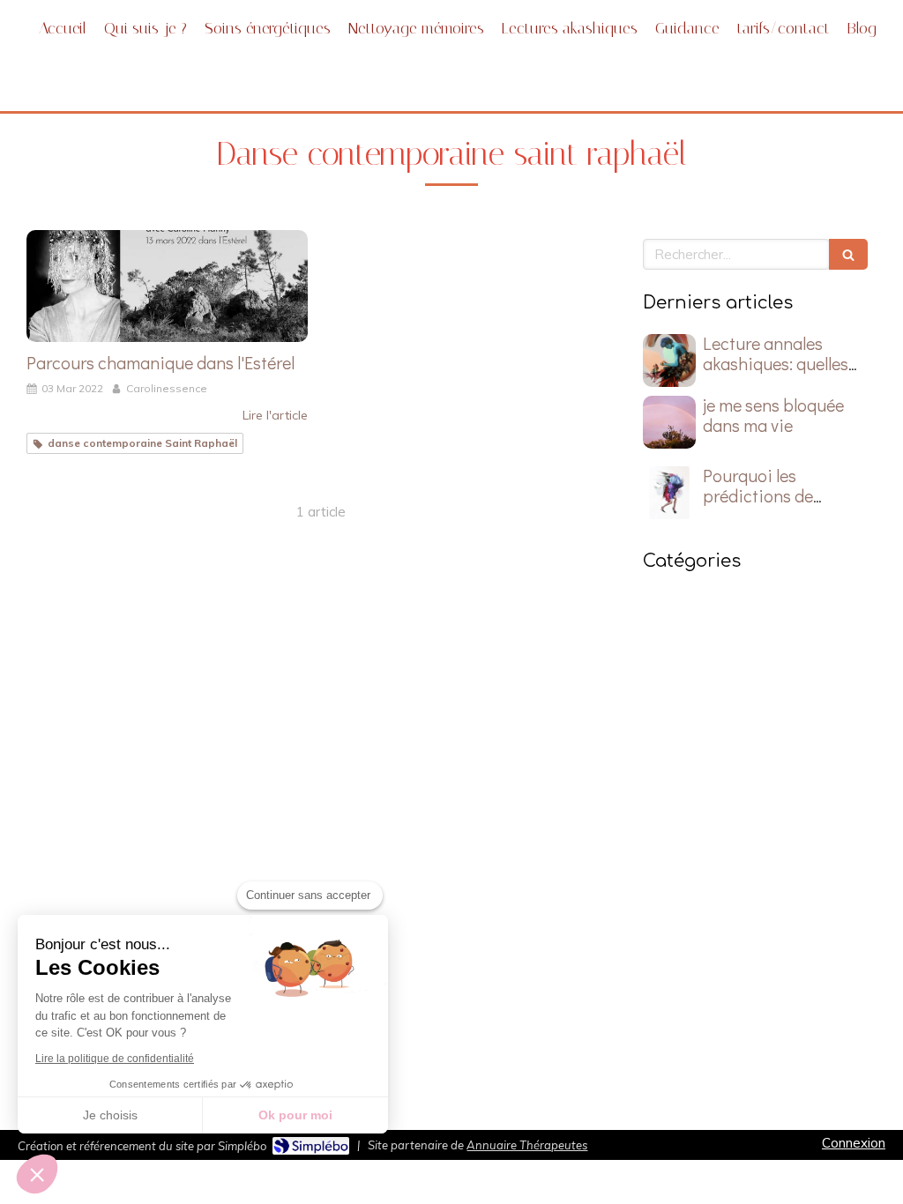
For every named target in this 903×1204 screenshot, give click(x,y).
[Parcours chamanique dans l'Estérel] (167, 286)
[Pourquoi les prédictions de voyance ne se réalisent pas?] (669, 492)
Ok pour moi (295, 1115)
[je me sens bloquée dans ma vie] (669, 422)
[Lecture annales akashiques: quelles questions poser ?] (669, 360)
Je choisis (110, 1115)
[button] (37, 1174)
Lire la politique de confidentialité (114, 1058)
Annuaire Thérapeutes (526, 1145)
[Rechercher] (848, 254)
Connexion (853, 1142)
